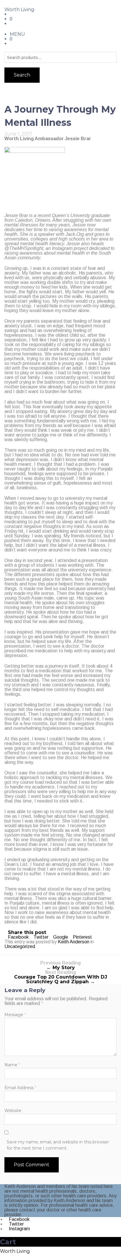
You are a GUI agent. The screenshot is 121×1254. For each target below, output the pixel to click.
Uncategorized (19, 946)
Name (12, 1064)
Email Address (20, 1087)
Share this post (27, 932)
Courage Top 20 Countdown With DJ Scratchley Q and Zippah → (60, 977)
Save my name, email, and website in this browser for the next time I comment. (58, 1145)
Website (12, 1110)
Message (15, 1014)
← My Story (60, 965)
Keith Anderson (73, 941)
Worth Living (19, 9)
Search (22, 75)
